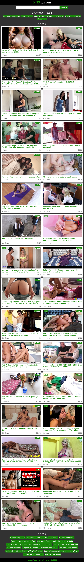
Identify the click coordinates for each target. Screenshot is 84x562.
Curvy (67, 16)
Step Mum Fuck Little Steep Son (18, 544)
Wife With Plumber (35, 551)
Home (29, 560)
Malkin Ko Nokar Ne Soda (63, 541)
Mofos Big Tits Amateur (42, 544)
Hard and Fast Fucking (54, 16)
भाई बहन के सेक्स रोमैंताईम (70, 551)
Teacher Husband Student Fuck (23, 541)
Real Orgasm (39, 16)
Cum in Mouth (27, 16)
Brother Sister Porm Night (33, 554)
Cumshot (6, 16)
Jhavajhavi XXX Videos (68, 548)
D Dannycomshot (14, 548)
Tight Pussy (76, 16)
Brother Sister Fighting (48, 548)
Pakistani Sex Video (53, 554)
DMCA (41, 560)
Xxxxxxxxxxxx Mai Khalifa (37, 538)
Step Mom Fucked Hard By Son (65, 544)
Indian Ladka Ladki (17, 538)
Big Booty (16, 16)
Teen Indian (53, 538)
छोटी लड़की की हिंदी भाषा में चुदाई (16, 551)
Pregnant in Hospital (30, 548)
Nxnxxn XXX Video (66, 538)
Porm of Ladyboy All (52, 551)
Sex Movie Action (44, 541)
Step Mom (42, 19)
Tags (35, 560)
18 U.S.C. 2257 (51, 560)
